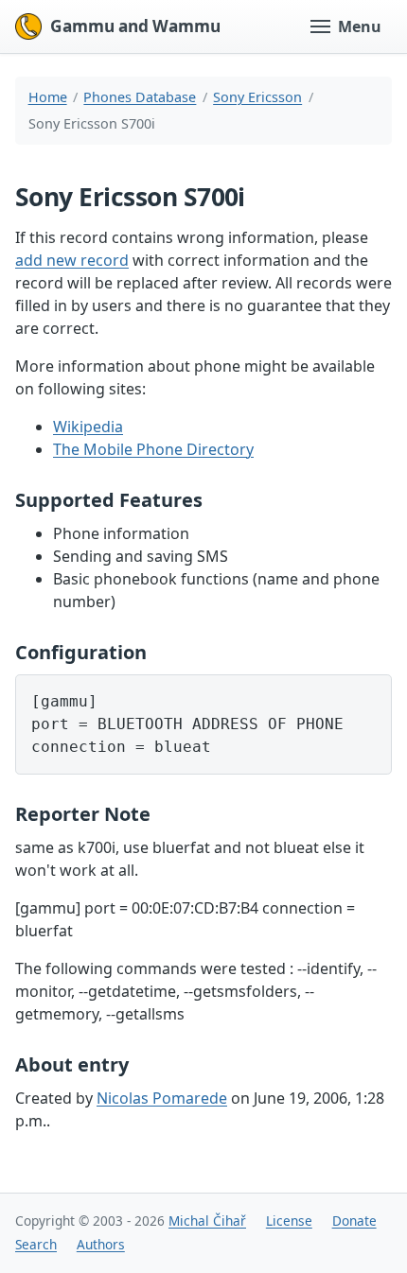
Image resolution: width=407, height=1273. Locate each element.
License (289, 1220)
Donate (354, 1220)
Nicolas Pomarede (162, 1098)
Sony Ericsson (257, 97)
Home (47, 97)
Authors (101, 1244)
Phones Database (139, 97)
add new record (72, 260)
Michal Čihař (207, 1220)
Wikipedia (88, 426)
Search (36, 1244)
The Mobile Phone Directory (153, 449)
